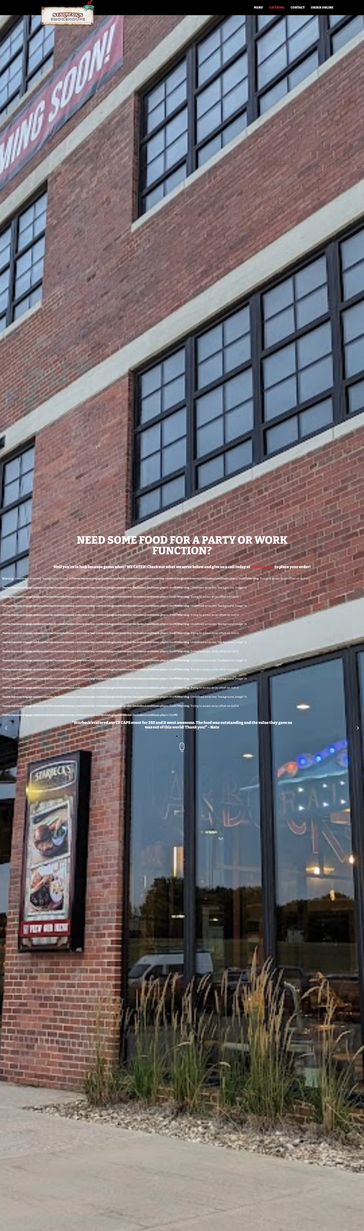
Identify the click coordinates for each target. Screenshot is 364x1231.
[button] (6, 728)
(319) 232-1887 (262, 567)
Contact (298, 7)
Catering (276, 7)
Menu (258, 7)
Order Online (322, 7)
